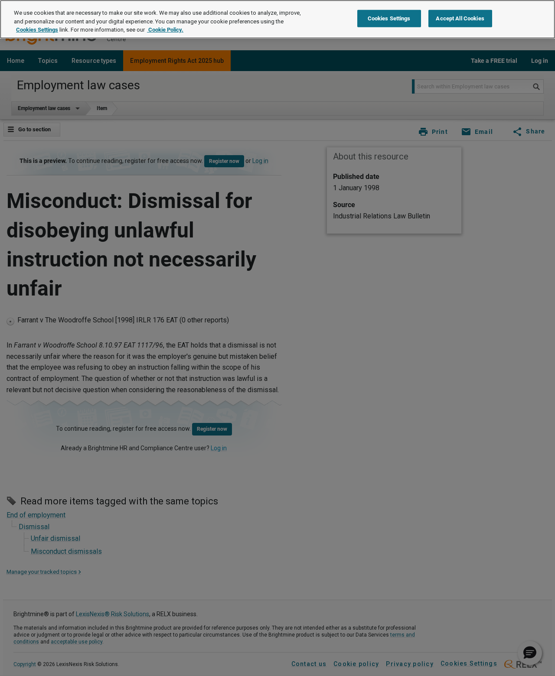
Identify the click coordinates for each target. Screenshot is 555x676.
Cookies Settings (37, 29)
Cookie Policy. (165, 29)
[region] (277, 19)
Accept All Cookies (460, 18)
